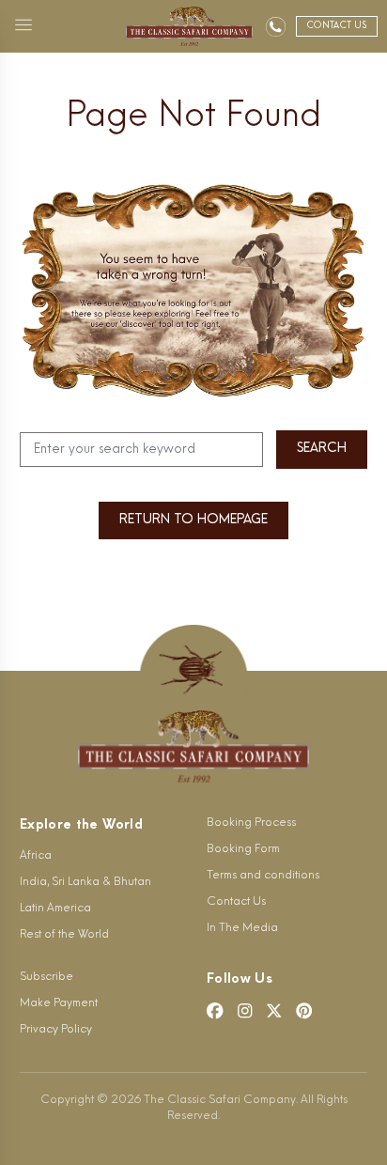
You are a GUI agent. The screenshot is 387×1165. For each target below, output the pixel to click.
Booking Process (251, 823)
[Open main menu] (23, 27)
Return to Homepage (193, 520)
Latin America (55, 908)
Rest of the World (64, 934)
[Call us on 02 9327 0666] (276, 27)
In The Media (242, 928)
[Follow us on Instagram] (245, 1010)
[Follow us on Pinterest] (304, 1010)
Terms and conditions (263, 875)
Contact (336, 26)
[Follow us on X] (274, 1010)
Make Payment (59, 1003)
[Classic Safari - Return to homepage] (189, 26)
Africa (36, 856)
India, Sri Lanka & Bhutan (85, 882)
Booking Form (243, 849)
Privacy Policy (56, 1029)
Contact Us (236, 902)
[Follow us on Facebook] (215, 1010)
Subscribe (46, 977)
